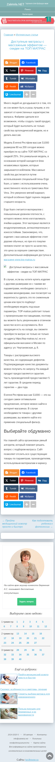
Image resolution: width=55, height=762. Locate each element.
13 (17, 633)
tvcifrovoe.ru (31, 759)
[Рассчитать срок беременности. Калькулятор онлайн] (27, 21)
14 (25, 633)
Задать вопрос (26, 601)
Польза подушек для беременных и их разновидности (29, 711)
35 (28, 654)
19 (20, 638)
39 (12, 659)
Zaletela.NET (15, 4)
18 (12, 638)
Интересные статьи (27, 34)
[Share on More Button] (27, 94)
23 (5, 643)
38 (5, 659)
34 (20, 654)
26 (28, 643)
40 (20, 659)
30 (33, 650)
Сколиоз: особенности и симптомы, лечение (23, 689)
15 (33, 633)
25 (20, 643)
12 (45, 626)
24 (12, 643)
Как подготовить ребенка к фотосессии (42, 523)
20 (28, 638)
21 (35, 638)
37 (43, 654)
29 (25, 650)
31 (40, 650)
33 (12, 654)
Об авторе (28, 735)
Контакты (42, 735)
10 (30, 626)
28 (17, 650)
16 (40, 633)
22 (43, 638)
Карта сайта (39, 743)
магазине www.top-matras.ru (19, 259)
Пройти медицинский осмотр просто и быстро (14, 523)
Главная (8, 34)
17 (5, 638)
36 (35, 654)
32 (5, 654)
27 (35, 643)
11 (38, 626)
